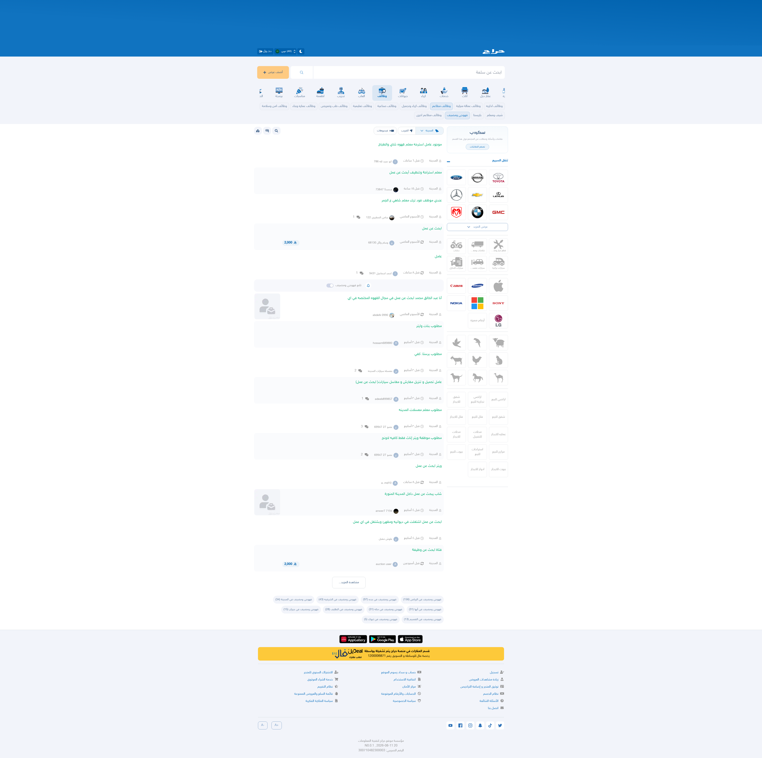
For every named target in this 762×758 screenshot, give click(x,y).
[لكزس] (498, 195)
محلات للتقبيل (477, 434)
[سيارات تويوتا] (498, 177)
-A (262, 725)
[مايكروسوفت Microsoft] (477, 303)
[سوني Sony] (498, 303)
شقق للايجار (456, 399)
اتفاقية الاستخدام (405, 680)
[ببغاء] (477, 342)
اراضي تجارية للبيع (477, 399)
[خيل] (477, 377)
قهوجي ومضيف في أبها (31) (425, 609)
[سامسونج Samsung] (477, 285)
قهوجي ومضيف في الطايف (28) (343, 609)
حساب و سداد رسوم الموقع (398, 672)
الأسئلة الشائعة (489, 701)
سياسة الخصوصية (404, 701)
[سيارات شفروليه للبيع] (477, 195)
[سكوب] (267, 131)
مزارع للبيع (498, 452)
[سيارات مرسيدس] (456, 195)
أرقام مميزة (477, 320)
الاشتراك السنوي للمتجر (318, 672)
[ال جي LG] (498, 320)
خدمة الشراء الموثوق (320, 680)
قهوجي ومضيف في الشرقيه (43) (337, 599)
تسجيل (494, 672)
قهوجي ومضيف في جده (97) (379, 599)
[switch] (330, 286)
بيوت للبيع (456, 452)
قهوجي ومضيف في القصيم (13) (422, 619)
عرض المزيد (480, 227)
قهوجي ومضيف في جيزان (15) (301, 609)
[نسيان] (477, 177)
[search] (302, 72)
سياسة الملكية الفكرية (319, 701)
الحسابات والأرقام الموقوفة (398, 694)
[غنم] (498, 342)
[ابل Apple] (498, 285)
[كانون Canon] (456, 285)
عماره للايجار (498, 434)
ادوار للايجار (477, 469)
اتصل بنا (493, 708)
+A (277, 725)
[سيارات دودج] (456, 212)
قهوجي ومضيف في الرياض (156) (422, 599)
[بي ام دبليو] (477, 212)
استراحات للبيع (477, 452)
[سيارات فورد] (456, 177)
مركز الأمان (409, 687)
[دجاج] (477, 360)
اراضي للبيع (499, 399)
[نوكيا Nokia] (456, 303)
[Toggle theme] (300, 51)
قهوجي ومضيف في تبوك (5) (380, 619)
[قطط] (498, 360)
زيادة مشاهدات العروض (483, 680)
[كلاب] (456, 377)
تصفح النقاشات (477, 146)
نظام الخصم (490, 694)
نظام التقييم (325, 687)
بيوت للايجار (498, 469)
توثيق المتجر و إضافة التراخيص (479, 687)
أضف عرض (275, 72)
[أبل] (498, 377)
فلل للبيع (477, 417)
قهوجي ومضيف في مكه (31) (385, 609)
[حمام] (456, 342)
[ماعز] (456, 360)
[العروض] (258, 131)
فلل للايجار (456, 417)
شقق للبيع (498, 417)
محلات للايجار (456, 434)
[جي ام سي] (498, 212)
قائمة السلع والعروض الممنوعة (313, 694)
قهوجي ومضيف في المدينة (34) (293, 599)
